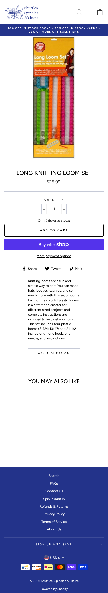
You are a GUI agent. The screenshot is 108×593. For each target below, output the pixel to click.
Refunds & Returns (54, 506)
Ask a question (54, 353)
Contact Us (54, 491)
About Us (54, 529)
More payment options (54, 256)
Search (54, 476)
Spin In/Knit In (54, 499)
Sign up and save (54, 544)
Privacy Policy (54, 514)
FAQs (54, 483)
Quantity (53, 199)
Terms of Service (54, 522)
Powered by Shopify (54, 589)
